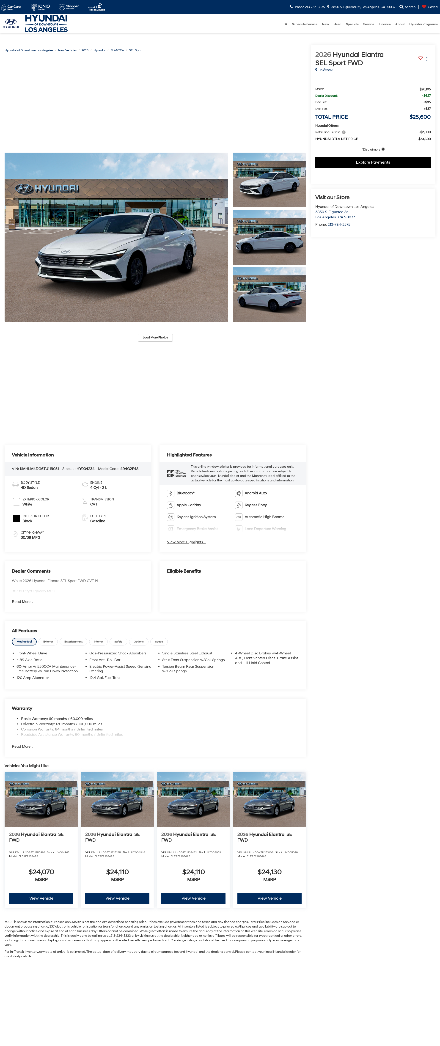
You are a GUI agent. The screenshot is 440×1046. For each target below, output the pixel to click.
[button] (116, 237)
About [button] (400, 24)
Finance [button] (385, 24)
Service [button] (368, 24)
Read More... (22, 601)
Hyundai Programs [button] (423, 24)
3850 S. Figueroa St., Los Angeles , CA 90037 (363, 7)
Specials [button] (352, 24)
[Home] (286, 24)
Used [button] (337, 24)
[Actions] (427, 59)
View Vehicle (41, 898)
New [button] (325, 24)
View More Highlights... (186, 542)
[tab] (24, 641)
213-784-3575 (339, 224)
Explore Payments (373, 162)
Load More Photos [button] (155, 337)
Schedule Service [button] (304, 24)
